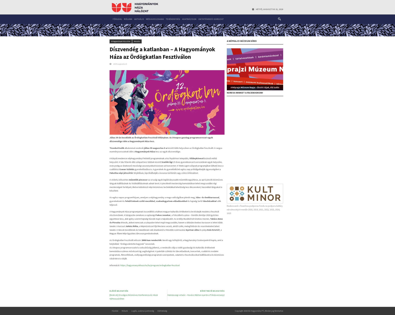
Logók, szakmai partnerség (142, 311)
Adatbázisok (189, 19)
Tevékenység (173, 19)
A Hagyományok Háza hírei (120, 41)
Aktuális (139, 19)
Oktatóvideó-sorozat (211, 19)
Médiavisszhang (155, 19)
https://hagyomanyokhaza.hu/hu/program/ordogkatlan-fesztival (150, 265)
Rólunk (128, 19)
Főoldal (117, 19)
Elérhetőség (162, 311)
